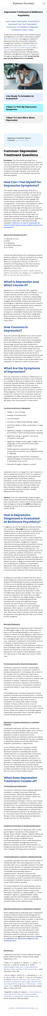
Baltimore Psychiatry (23, 3)
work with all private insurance (20, 47)
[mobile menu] (44, 3)
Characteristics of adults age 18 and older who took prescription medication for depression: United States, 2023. (23, 994)
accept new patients (28, 45)
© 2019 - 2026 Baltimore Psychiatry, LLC (23, 1008)
